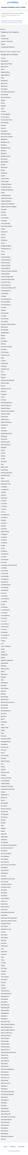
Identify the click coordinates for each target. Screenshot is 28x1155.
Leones (3, 604)
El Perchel (4, 366)
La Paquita (4, 543)
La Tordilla (4, 601)
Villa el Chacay (5, 1061)
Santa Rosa (4, 915)
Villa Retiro (4, 1103)
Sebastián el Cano (6, 929)
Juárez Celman (5, 481)
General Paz (4, 417)
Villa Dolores (4, 1058)
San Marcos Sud (5, 887)
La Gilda (3, 526)
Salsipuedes (4, 837)
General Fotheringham (7, 411)
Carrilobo (3, 215)
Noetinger (4, 722)
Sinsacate (4, 943)
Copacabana (4, 293)
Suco (2, 949)
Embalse (3, 375)
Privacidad (21, 1146)
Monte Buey (4, 697)
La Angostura (5, 489)
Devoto (3, 335)
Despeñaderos (5, 333)
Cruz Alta (3, 316)
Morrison (3, 713)
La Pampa (4, 540)
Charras (3, 234)
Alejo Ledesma (5, 75)
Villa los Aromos (5, 1083)
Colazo (3, 254)
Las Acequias (4, 559)
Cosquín (3, 310)
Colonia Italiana (5, 268)
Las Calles (4, 568)
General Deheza (5, 408)
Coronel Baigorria (6, 299)
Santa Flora (4, 909)
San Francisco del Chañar (8, 865)
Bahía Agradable (6, 134)
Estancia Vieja (5, 383)
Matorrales (4, 674)
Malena (3, 657)
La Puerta (4, 557)
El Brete (3, 344)
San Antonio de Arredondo (9, 845)
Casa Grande (4, 218)
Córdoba (3, 296)
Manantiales (4, 663)
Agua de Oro (4, 66)
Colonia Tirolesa (5, 282)
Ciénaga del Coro (6, 248)
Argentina (2, 51)
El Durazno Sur (5, 355)
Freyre (3, 397)
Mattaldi (3, 677)
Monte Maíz (4, 705)
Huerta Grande (5, 442)
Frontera (3, 400)
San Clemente (5, 856)
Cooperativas (5, 38)
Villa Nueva (4, 1089)
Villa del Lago (5, 1041)
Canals (3, 192)
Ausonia (3, 128)
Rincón (3, 800)
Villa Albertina (5, 996)
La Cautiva (4, 506)
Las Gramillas (5, 576)
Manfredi (3, 666)
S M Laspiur (4, 946)
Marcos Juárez (5, 669)
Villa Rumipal (4, 1108)
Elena (2, 358)
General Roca (5, 419)
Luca (2, 643)
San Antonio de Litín (7, 848)
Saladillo (3, 828)
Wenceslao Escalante (7, 1136)
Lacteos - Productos (7, 41)
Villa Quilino (4, 1097)
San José (3, 876)
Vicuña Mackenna (6, 993)
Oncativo (3, 736)
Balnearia (3, 145)
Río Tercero (4, 817)
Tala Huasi (4, 951)
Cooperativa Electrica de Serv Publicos (12, 13)
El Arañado (4, 341)
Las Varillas (4, 596)
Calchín (3, 176)
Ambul (3, 103)
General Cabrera (6, 405)
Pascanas (3, 750)
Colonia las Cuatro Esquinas (9, 271)
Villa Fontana (4, 1066)
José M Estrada (5, 475)
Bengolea (3, 153)
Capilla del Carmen (6, 198)
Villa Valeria (4, 1128)
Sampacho (4, 839)
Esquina (3, 377)
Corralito (3, 307)
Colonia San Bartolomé (7, 279)
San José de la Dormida (7, 879)
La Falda (3, 520)
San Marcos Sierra (6, 884)
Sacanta (3, 823)
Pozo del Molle (5, 781)
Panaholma (4, 744)
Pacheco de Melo (6, 739)
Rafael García (5, 795)
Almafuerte (4, 80)
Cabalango (4, 173)
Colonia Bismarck (6, 260)
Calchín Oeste (5, 178)
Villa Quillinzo (5, 1100)
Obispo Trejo (4, 727)
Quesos (3, 44)
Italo (2, 464)
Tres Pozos (4, 979)
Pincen (3, 767)
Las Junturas (4, 582)
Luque (3, 649)
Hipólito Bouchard (6, 433)
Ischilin (3, 459)
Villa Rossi (4, 1105)
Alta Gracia (4, 86)
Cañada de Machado (7, 190)
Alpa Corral (4, 83)
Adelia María (4, 61)
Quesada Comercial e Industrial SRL (11, 21)
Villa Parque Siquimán (7, 1094)
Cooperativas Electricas (8, 47)
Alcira (2, 69)
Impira (3, 450)
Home (5, 1146)
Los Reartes (4, 632)
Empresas (2, 29)
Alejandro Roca (5, 72)
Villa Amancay (5, 1005)
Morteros (4, 716)
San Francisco (5, 862)
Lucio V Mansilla (5, 646)
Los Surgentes (5, 635)
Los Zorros (4, 638)
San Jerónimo (5, 870)
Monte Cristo (5, 699)
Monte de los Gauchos (7, 702)
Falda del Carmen (6, 389)
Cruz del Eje (4, 321)
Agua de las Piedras (6, 64)
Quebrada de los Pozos (8, 789)
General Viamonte (6, 422)
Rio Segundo (4, 814)
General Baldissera (6, 403)
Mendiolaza (4, 683)
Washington (4, 1133)
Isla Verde (4, 461)
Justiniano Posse (6, 484)
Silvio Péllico (4, 937)
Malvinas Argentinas (7, 660)
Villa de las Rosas (6, 1035)
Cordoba (8, 51)
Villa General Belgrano (7, 1069)
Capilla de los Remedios (8, 204)
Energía (3, 36)
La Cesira (3, 509)
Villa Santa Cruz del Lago (8, 1117)
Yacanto (3, 1139)
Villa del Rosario (5, 1047)
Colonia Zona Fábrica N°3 (8, 288)
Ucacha (3, 985)
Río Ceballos (4, 803)
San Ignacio (4, 867)
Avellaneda (4, 131)
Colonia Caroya (5, 262)
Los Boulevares (5, 610)
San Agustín (4, 842)
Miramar (3, 691)
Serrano (3, 932)
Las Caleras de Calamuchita (9, 565)
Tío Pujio (3, 963)
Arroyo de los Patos (6, 120)
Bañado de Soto (5, 148)
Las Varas (4, 593)
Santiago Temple (6, 923)
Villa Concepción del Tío (8, 1030)
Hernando (4, 431)
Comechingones (5, 290)
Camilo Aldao (5, 181)
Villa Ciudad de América (8, 1024)
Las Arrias (4, 562)
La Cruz (3, 512)
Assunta (3, 125)
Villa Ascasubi (5, 1010)
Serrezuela (4, 935)
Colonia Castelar (5, 265)
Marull (3, 671)
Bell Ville (3, 150)
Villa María (4, 1086)
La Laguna (4, 537)
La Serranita (4, 573)
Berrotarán (4, 159)
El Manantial (4, 363)
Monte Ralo (4, 708)
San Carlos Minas (6, 853)
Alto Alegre (4, 89)
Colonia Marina (5, 274)
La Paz (3, 548)
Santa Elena (4, 904)
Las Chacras (4, 571)
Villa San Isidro (5, 1111)
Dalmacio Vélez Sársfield (8, 324)
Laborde (3, 495)
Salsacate (3, 834)
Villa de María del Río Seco (8, 1052)
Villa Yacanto (4, 1131)
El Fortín (3, 361)
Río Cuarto (4, 806)
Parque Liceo (5, 747)
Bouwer (3, 164)
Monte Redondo (5, 711)
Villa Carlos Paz (5, 1021)
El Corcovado (5, 352)
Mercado (3, 685)
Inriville (3, 453)
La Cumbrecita (5, 515)
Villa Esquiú (4, 1063)
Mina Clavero (5, 688)
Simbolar (3, 940)
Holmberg (4, 436)
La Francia (4, 523)
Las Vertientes (5, 599)
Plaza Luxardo (5, 772)
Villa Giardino (5, 1072)
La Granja (4, 529)
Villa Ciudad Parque (6, 1027)
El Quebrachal (5, 369)
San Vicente (4, 926)
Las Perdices (4, 587)
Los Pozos (4, 629)
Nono (2, 725)
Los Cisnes (4, 618)
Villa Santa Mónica (6, 1119)
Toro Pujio (4, 968)
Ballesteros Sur (5, 142)
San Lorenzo (4, 881)
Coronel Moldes (5, 302)
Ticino (2, 960)
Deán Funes (4, 327)
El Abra (3, 338)
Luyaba (3, 652)
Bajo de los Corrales (7, 136)
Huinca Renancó (5, 445)
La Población (4, 554)
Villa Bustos (4, 1019)
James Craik (4, 467)
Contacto (12, 1146)
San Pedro (4, 890)
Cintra (3, 251)
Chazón (3, 237)
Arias (2, 108)
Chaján (3, 229)
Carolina (3, 212)
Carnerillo (4, 209)
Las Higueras (5, 579)
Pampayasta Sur (5, 741)
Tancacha (3, 954)
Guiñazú (3, 428)
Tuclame (3, 982)
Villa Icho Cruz (5, 1077)
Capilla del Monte (6, 201)
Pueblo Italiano (5, 783)
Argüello (3, 106)
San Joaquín (4, 873)
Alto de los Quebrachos (8, 92)
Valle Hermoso (5, 991)
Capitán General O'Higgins (9, 206)
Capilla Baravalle (5, 195)
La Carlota (4, 503)
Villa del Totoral (5, 1049)
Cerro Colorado (5, 223)
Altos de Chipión (5, 97)
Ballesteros (4, 139)
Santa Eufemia (5, 907)
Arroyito (3, 111)
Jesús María (4, 470)
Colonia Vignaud (6, 285)
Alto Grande (4, 94)
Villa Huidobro (5, 1075)
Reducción (4, 797)
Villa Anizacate (5, 1007)
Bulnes (3, 170)
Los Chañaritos (5, 615)
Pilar (2, 764)
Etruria (3, 386)
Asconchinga (4, 122)
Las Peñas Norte (5, 585)
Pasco (2, 753)
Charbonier (4, 232)
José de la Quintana (6, 473)
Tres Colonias (5, 977)
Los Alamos (4, 607)
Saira (2, 825)
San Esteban (4, 859)
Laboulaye (4, 498)
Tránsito (3, 974)
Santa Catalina (5, 898)
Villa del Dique (5, 1038)
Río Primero (4, 811)
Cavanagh (4, 220)
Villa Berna (4, 1016)
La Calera (3, 501)
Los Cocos (4, 621)
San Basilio (4, 851)
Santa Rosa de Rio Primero (9, 921)
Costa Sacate (4, 313)
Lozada (3, 641)
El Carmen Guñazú (6, 347)
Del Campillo (4, 330)
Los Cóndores (5, 624)
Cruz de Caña (5, 318)
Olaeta (3, 730)
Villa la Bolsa (4, 1080)
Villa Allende (4, 999)
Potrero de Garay (6, 778)
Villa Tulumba (5, 1125)
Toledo (3, 965)
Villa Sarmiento (5, 1122)
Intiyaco (3, 456)
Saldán (3, 831)
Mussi (2, 719)
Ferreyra (3, 391)
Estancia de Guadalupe (7, 380)
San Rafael (4, 893)
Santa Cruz (4, 901)
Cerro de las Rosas (6, 226)
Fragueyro (4, 394)
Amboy (3, 100)
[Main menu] (25, 2)
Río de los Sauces (6, 809)
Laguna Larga (5, 531)
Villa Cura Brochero (6, 1033)
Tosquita (3, 971)
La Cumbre (4, 517)
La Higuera (4, 534)
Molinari (3, 694)
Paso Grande (5, 755)
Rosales (3, 820)
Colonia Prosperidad (7, 276)
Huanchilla (4, 439)
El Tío (2, 372)
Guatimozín (4, 425)
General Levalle (5, 414)
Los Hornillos (5, 627)
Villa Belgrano (5, 1013)
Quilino (3, 792)
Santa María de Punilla (7, 912)
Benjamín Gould (16, 51)
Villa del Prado (5, 1044)
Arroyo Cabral (5, 117)
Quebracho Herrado (7, 786)
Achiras (3, 58)
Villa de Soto (4, 1055)
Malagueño (4, 655)
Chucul (3, 243)
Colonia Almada (5, 257)
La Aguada (4, 487)
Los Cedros (4, 613)
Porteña (3, 775)
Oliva (2, 733)
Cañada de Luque (6, 187)
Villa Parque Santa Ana (7, 1091)
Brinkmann (4, 167)
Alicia (2, 78)
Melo (2, 680)
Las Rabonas (4, 590)
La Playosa (4, 551)
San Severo (4, 895)
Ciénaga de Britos (6, 246)
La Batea (3, 492)
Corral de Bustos (6, 304)
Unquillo (3, 988)
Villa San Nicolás (5, 1114)
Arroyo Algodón (5, 114)
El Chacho (4, 349)
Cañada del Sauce (6, 184)
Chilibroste (4, 240)
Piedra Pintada (5, 761)
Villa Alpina (4, 1002)
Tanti (2, 957)
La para (3, 545)
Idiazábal (3, 447)
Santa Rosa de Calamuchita (9, 918)
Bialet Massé (4, 162)
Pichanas (3, 758)
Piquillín (3, 769)
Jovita (2, 478)
